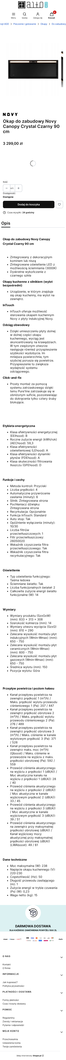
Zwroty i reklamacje (13, 1021)
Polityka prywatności (13, 986)
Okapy (44, 24)
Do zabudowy (59, 24)
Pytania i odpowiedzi (13, 1025)
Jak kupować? (10, 982)
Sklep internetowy (28, 1056)
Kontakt (7, 964)
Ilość (5, 181)
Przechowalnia (10, 1039)
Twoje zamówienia (12, 1046)
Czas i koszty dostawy (14, 1003)
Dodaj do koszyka (29, 204)
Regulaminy (9, 1017)
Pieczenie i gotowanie (24, 24)
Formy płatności (11, 1000)
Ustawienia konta (12, 1042)
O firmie (6, 968)
